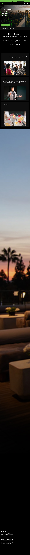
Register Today (4, 24)
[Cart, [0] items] (24, 4)
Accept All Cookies (7, 547)
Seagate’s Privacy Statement (7, 541)
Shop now (19, 1)
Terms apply (22, 1)
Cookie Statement (3, 536)
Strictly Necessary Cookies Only (7, 549)
